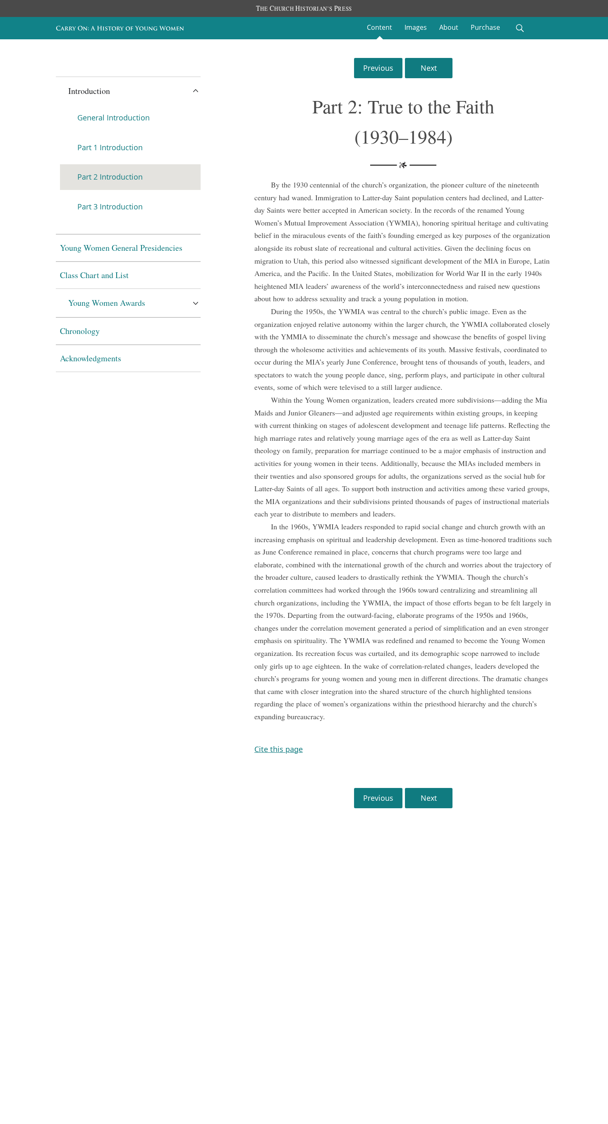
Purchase (485, 27)
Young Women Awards (106, 302)
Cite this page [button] (278, 749)
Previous (378, 68)
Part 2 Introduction (110, 177)
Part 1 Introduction (110, 147)
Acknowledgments (90, 358)
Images (416, 27)
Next (429, 68)
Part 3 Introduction (110, 206)
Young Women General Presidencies (121, 247)
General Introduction (113, 117)
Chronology (80, 330)
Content (379, 27)
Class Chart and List (94, 275)
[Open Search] (519, 28)
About (448, 27)
